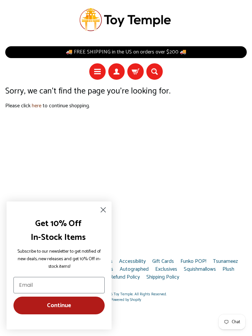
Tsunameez (225, 261)
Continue (59, 305)
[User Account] (116, 71)
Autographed (134, 269)
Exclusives (166, 269)
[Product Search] (154, 71)
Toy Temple (123, 294)
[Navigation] (97, 71)
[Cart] (135, 71)
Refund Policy (125, 277)
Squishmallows (200, 269)
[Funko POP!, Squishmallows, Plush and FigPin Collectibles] (126, 19)
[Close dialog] (103, 210)
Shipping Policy (162, 277)
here (36, 105)
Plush (228, 269)
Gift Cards (163, 261)
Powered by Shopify (126, 300)
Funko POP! (193, 261)
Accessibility (132, 261)
